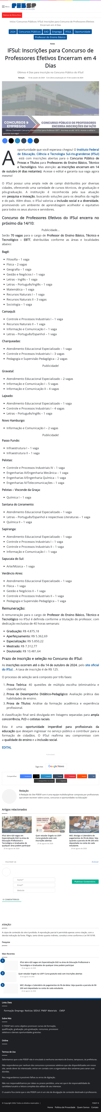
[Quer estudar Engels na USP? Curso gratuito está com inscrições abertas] (50, 824)
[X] (11, 140)
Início (12, 21)
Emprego (57, 31)
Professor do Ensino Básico (50, 37)
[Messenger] (30, 140)
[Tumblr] (23, 140)
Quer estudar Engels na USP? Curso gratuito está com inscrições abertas (48, 838)
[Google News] (56, 766)
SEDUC (37, 1010)
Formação (9, 1010)
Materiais (52, 1010)
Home (50, 1107)
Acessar (95, 862)
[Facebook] (4, 140)
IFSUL (68, 31)
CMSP (62, 1010)
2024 (12, 31)
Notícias (29, 1010)
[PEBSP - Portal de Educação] (23, 6)
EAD (46, 31)
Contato (94, 1107)
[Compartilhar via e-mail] (36, 140)
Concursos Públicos (26, 21)
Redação (21, 78)
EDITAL (6, 747)
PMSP (44, 1010)
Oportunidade (82, 31)
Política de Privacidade (65, 1107)
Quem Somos (83, 1107)
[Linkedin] (17, 140)
